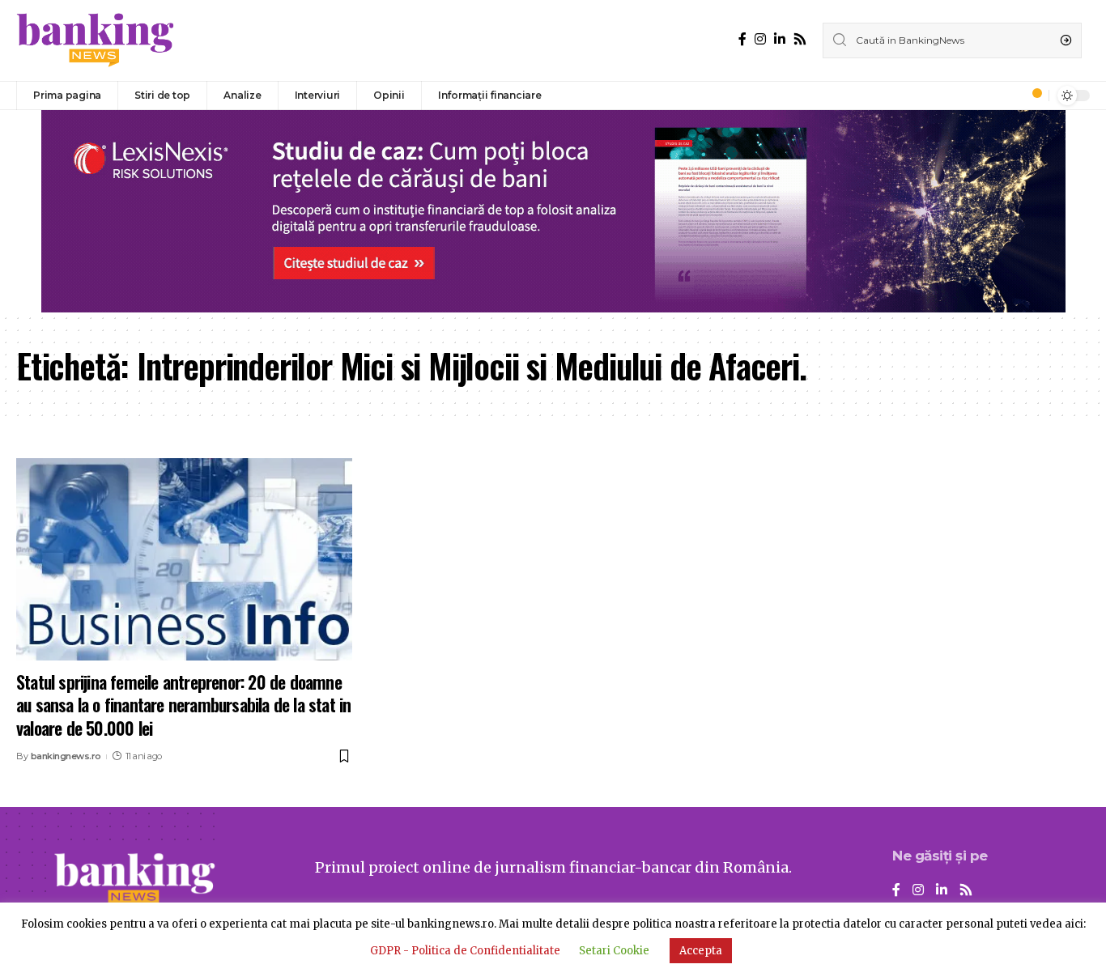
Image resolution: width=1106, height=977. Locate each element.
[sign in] (1009, 95)
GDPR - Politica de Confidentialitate (465, 951)
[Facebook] (742, 39)
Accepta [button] (700, 951)
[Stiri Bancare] (95, 40)
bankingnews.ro (66, 756)
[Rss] (799, 39)
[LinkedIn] (779, 39)
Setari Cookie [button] (614, 951)
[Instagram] (760, 39)
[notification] (1032, 95)
